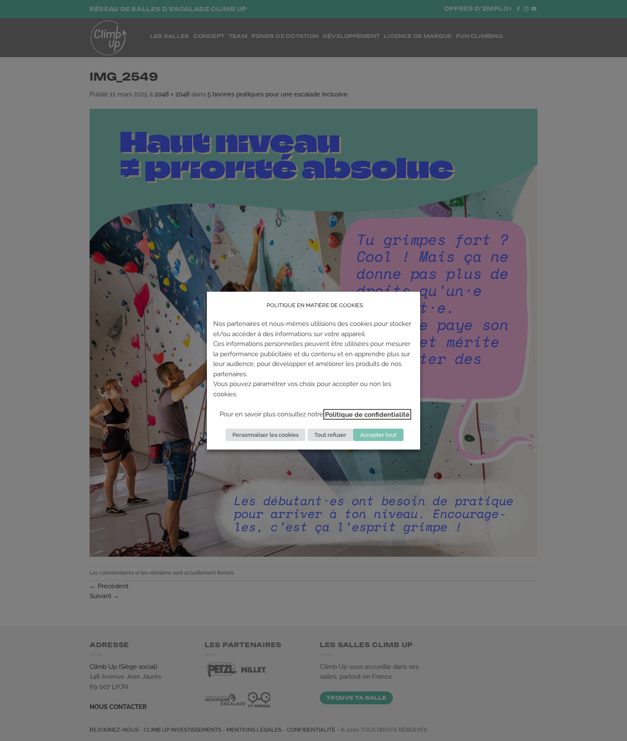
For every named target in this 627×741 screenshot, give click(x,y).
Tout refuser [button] (330, 435)
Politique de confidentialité (367, 414)
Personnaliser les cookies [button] (265, 435)
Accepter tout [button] (378, 435)
